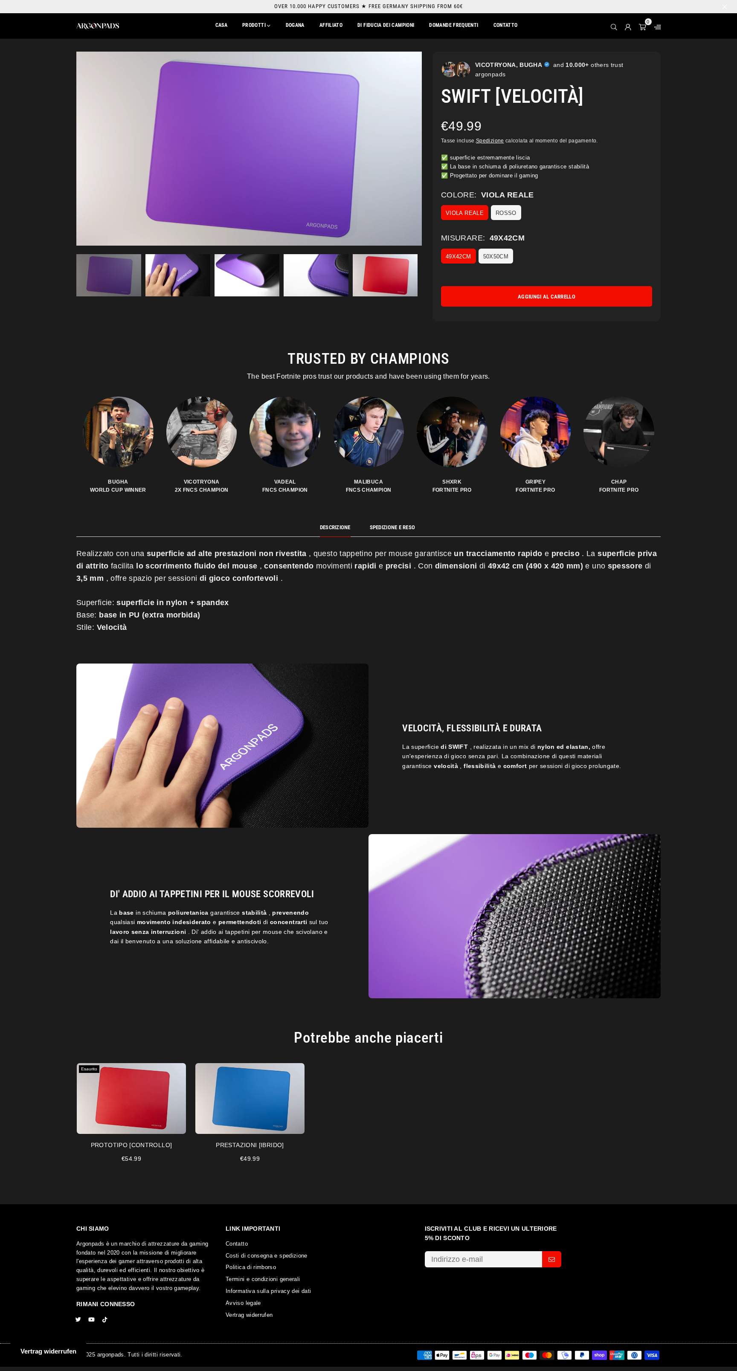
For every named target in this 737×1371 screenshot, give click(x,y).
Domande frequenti (453, 25)
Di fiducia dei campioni (385, 25)
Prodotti (254, 25)
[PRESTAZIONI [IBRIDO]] (250, 1098)
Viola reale (465, 213)
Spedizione (490, 141)
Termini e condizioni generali (263, 1279)
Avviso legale (243, 1303)
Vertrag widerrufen (249, 1315)
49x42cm (458, 256)
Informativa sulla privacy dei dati (268, 1291)
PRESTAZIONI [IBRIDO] (250, 1145)
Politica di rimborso (251, 1267)
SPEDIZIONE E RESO (392, 527)
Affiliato (330, 25)
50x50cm (496, 256)
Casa (221, 25)
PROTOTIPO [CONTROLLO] (131, 1145)
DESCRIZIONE (335, 527)
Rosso (506, 213)
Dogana (295, 25)
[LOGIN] (628, 26)
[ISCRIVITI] (551, 1259)
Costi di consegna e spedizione (267, 1255)
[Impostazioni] (655, 26)
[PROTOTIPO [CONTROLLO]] (131, 1098)
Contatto (505, 25)
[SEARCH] (614, 26)
